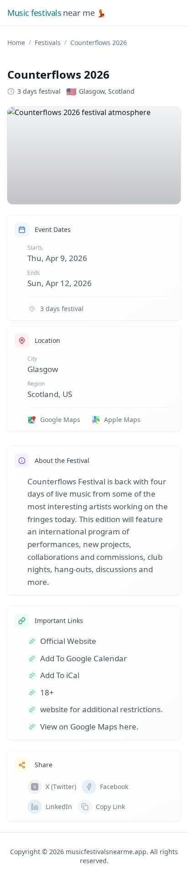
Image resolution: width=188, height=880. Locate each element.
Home (16, 42)
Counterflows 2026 (98, 42)
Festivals (48, 42)
